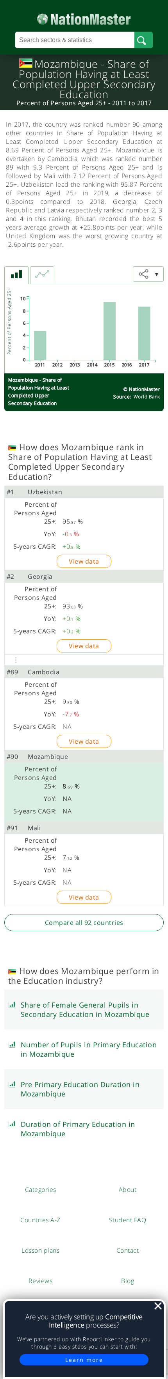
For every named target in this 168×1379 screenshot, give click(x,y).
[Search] (143, 40)
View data (84, 561)
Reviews (41, 1280)
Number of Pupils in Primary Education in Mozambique (89, 1049)
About (128, 1189)
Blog (127, 1280)
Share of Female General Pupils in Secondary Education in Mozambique (85, 1009)
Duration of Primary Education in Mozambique (78, 1128)
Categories (40, 1189)
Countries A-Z (40, 1220)
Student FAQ (128, 1220)
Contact (127, 1250)
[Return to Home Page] (83, 17)
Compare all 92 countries (84, 922)
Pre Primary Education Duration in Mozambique (80, 1089)
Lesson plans (40, 1250)
